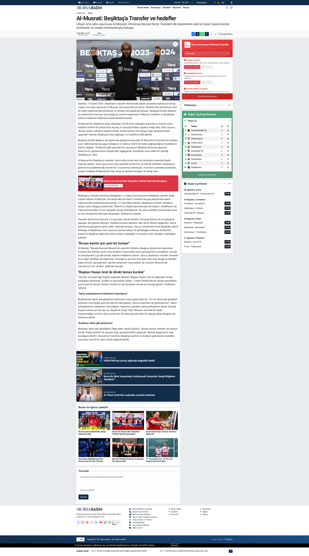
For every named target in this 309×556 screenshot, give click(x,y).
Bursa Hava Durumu (140, 512)
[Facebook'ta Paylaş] (193, 34)
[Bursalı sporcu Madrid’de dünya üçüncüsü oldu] (94, 420)
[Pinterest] (87, 522)
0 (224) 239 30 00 (193, 67)
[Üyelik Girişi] (231, 2)
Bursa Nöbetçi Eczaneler (142, 509)
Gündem (167, 7)
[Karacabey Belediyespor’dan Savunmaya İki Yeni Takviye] (94, 447)
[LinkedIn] (96, 522)
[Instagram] (92, 522)
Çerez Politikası (162, 545)
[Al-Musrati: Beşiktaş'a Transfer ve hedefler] (128, 70)
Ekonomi (177, 7)
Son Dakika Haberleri (141, 525)
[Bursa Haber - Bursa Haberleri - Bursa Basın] (89, 7)
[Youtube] (101, 522)
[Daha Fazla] (207, 34)
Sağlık (205, 512)
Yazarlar (111, 2)
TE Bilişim (228, 539)
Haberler (80, 13)
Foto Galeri (84, 2)
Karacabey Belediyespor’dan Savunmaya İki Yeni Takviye (90, 460)
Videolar (98, 2)
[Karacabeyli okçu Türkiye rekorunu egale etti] (162, 420)
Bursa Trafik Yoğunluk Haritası (145, 517)
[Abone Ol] (225, 34)
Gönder (83, 497)
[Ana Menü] (231, 7)
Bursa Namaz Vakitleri (142, 514)
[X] (83, 522)
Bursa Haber (143, 7)
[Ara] (227, 7)
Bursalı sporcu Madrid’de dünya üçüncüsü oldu (186, 551)
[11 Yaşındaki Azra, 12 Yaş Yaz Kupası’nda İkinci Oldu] (162, 447)
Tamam (174, 545)
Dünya (186, 7)
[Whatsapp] (119, 522)
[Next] (114, 522)
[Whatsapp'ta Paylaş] (202, 34)
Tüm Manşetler (139, 522)
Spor (90, 13)
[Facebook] (78, 522)
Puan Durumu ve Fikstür (142, 520)
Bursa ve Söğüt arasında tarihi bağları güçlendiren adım (122, 551)
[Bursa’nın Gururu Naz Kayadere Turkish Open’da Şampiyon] (128, 420)
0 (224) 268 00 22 (193, 82)
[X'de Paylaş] (197, 34)
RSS (81, 539)
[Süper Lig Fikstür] (229, 183)
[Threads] (110, 522)
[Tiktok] (105, 522)
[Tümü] (229, 105)
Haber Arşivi (137, 528)
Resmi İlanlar (124, 2)
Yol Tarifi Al (208, 67)
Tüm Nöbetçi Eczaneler (208, 97)
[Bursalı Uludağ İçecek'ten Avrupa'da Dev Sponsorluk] (128, 447)
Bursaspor (156, 7)
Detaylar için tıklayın (207, 175)
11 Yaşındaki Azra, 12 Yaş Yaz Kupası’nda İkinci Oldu (159, 460)
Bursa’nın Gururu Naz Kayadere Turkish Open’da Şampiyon (126, 432)
